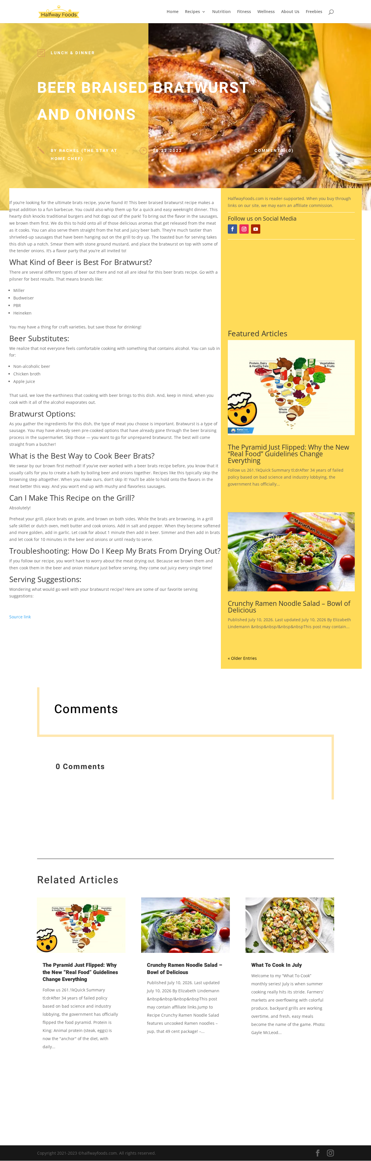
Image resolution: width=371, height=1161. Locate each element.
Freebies (314, 12)
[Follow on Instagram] (244, 229)
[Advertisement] (291, 283)
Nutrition (221, 12)
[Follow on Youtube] (255, 229)
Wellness (266, 12)
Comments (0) (274, 151)
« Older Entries (242, 658)
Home (173, 12)
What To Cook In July (276, 965)
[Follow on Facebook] (232, 229)
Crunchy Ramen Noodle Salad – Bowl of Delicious (289, 607)
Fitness (244, 12)
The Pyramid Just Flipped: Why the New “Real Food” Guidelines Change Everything (288, 453)
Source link (20, 616)
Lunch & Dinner (73, 53)
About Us (290, 12)
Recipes (192, 12)
